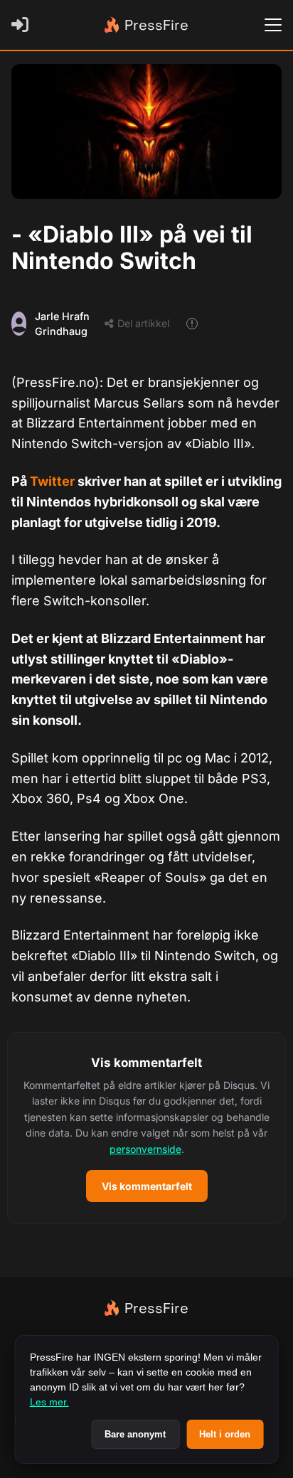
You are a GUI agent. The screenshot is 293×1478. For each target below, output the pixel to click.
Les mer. (49, 1402)
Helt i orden (224, 1434)
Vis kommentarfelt (147, 1186)
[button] (146, 1128)
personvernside (145, 1149)
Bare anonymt (135, 1434)
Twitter (54, 481)
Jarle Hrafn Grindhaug (62, 324)
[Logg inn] (22, 25)
